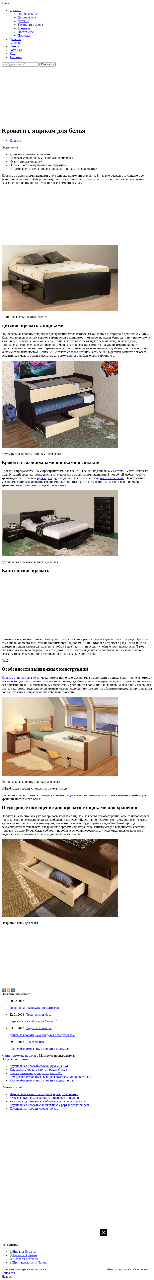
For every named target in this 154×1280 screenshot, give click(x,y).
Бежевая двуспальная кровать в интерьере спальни (44, 1097)
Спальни (16, 42)
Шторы (15, 46)
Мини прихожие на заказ (19, 1055)
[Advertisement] (77, 1254)
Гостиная (16, 50)
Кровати (15, 10)
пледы (52, 478)
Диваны (15, 39)
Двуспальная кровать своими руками (35, 1108)
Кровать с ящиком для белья (21, 677)
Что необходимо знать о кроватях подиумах (39, 1048)
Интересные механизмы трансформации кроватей (44, 1094)
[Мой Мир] (13, 990)
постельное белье (112, 478)
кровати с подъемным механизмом (77, 795)
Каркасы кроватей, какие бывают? (33, 1021)
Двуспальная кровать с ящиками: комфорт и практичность (49, 1105)
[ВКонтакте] (4, 990)
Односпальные (28, 13)
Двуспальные (27, 17)
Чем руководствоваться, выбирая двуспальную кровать (47, 1101)
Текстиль (16, 57)
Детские (23, 21)
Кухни (14, 53)
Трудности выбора (30, 24)
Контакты (8, 1273)
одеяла (41, 478)
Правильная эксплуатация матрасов (34, 1007)
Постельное (26, 32)
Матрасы (24, 28)
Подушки (24, 35)
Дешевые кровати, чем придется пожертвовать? (42, 1035)
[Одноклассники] (8, 990)
